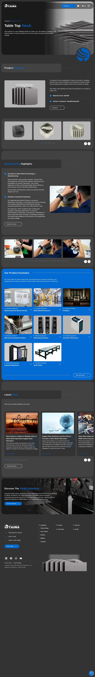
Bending (43, 534)
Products (6, 21)
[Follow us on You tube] (21, 558)
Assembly (43, 541)
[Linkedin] (6, 558)
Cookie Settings (17, 563)
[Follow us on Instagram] (16, 558)
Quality (77, 529)
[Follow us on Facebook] (11, 558)
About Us (77, 525)
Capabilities (43, 525)
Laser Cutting (44, 531)
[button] (85, 143)
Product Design (45, 528)
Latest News (61, 529)
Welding (43, 538)
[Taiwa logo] (10, 5)
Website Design (21, 567)
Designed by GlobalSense (10, 567)
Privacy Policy (8, 563)
